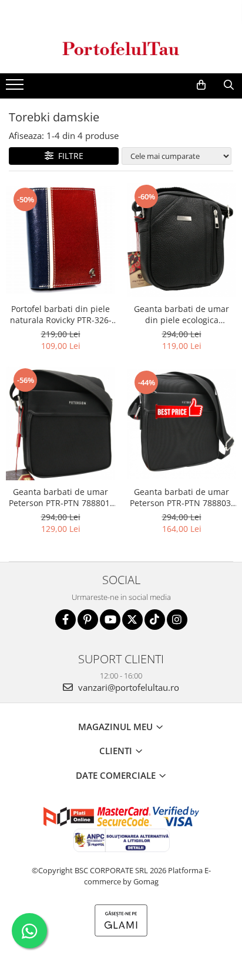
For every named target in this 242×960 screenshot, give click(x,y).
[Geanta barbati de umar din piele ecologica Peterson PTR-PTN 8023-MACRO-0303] (181, 240)
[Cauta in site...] (229, 85)
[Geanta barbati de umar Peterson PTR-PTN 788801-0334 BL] (60, 424)
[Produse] (16, 88)
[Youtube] (110, 619)
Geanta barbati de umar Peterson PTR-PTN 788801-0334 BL (61, 497)
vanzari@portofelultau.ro (127, 687)
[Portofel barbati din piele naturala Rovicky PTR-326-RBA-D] (60, 240)
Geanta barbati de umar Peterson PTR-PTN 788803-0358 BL (182, 497)
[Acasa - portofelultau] (121, 48)
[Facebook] (65, 619)
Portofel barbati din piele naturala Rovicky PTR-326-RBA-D (61, 314)
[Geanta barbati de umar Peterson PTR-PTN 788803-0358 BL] (181, 424)
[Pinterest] (88, 619)
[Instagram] (177, 619)
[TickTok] (154, 619)
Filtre (68, 155)
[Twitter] (132, 619)
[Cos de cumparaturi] (201, 85)
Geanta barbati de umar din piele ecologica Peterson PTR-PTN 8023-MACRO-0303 (181, 314)
